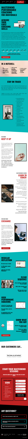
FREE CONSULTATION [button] (20, 2)
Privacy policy (6, 434)
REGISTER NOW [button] (6, 57)
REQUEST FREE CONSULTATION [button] (20, 395)
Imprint (10, 434)
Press (8, 435)
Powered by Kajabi (24, 437)
